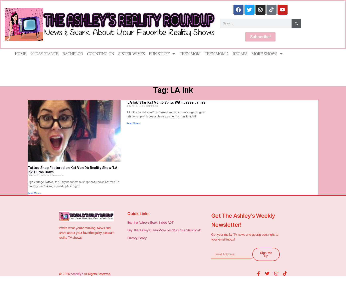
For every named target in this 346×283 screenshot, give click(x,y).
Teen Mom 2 (217, 53)
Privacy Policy (137, 238)
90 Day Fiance (44, 53)
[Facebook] (238, 10)
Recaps (240, 53)
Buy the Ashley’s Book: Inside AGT (150, 222)
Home (20, 53)
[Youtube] (283, 10)
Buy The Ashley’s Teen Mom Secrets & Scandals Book (164, 230)
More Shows (264, 53)
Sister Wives (131, 53)
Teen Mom (190, 53)
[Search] (296, 23)
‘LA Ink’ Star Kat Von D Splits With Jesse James (166, 102)
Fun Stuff (159, 53)
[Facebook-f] (258, 273)
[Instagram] (260, 10)
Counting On (100, 53)
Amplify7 (76, 274)
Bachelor (72, 53)
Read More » (34, 193)
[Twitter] (249, 10)
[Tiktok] (272, 10)
